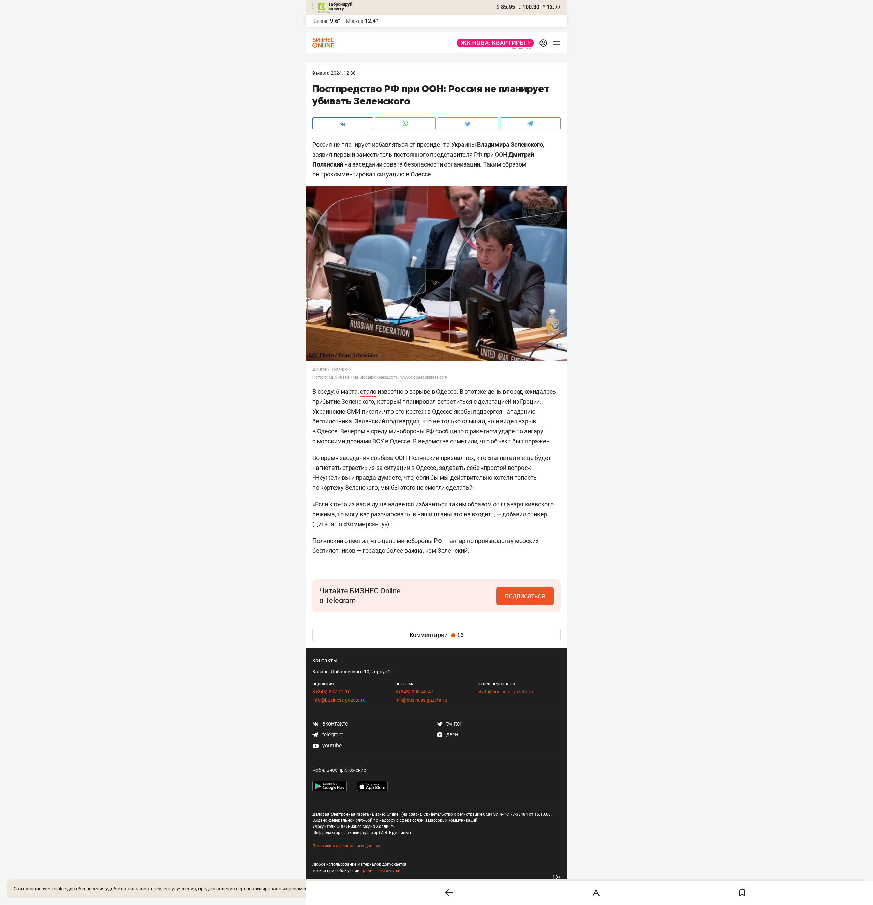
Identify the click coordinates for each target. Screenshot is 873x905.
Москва (355, 21)
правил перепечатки (380, 870)
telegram (332, 734)
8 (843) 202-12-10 (331, 691)
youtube (331, 745)
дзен (451, 734)
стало (368, 391)
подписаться (525, 596)
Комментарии (437, 635)
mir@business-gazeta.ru (421, 700)
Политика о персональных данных (346, 846)
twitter (453, 723)
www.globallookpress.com (423, 377)
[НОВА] (493, 43)
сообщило (449, 431)
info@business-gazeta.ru (339, 700)
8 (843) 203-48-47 (414, 691)
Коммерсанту (365, 524)
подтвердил (402, 421)
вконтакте (334, 723)
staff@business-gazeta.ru (505, 691)
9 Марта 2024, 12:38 (334, 73)
